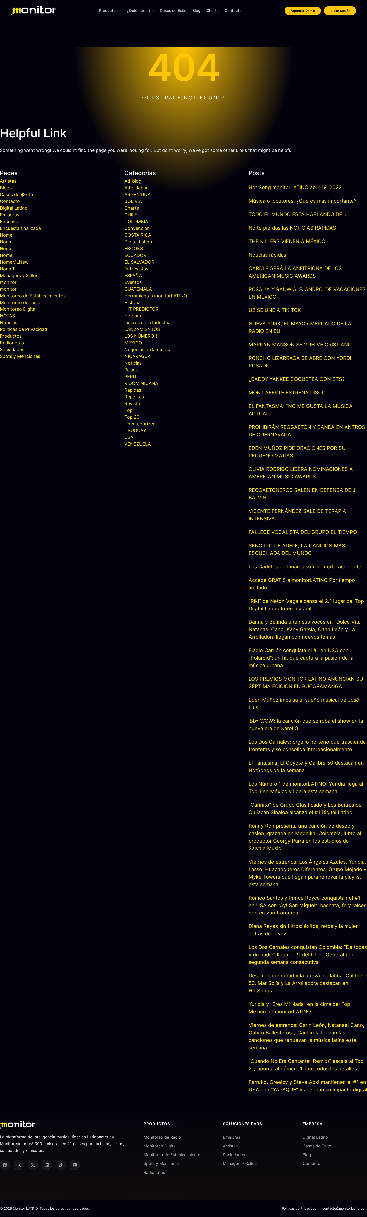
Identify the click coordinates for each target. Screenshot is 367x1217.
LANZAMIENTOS (142, 329)
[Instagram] (19, 1165)
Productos (108, 10)
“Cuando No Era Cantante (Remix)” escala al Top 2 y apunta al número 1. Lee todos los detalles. (306, 1065)
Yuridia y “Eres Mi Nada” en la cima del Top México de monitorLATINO (299, 1008)
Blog (307, 1154)
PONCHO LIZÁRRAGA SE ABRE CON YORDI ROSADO (300, 362)
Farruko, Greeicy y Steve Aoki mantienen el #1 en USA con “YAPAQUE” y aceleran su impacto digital (308, 1086)
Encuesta (9, 221)
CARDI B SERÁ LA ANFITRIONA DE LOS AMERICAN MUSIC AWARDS (295, 272)
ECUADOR (135, 255)
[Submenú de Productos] (120, 11)
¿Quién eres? (139, 10)
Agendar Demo (303, 11)
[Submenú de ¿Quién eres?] (153, 11)
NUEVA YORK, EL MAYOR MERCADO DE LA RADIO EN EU (300, 327)
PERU (130, 376)
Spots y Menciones (20, 356)
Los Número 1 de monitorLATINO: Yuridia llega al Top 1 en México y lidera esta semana (306, 787)
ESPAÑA (133, 275)
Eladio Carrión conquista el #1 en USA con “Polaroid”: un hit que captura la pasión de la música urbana (301, 657)
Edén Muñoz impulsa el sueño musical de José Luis (304, 703)
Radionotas (12, 342)
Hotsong (133, 315)
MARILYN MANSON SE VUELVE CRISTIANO (300, 345)
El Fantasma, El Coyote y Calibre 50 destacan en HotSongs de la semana (306, 766)
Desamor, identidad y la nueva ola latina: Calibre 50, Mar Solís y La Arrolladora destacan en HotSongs (305, 983)
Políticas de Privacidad (299, 1208)
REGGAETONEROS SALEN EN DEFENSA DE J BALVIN (302, 494)
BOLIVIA (133, 201)
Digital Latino (14, 208)
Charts (131, 208)
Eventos (133, 282)
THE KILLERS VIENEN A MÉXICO (287, 241)
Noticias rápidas (267, 255)
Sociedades (12, 349)
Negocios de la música (148, 349)
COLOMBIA (136, 221)
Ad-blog (132, 181)
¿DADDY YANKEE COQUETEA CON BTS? (297, 379)
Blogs (6, 187)
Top (128, 410)
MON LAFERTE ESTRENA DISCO (287, 393)
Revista (132, 403)
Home (6, 235)
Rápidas (132, 390)
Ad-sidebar (136, 187)
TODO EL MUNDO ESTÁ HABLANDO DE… (297, 214)
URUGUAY (135, 430)
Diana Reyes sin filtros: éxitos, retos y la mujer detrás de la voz (303, 930)
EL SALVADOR (139, 262)
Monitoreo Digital (18, 309)
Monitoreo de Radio (162, 1137)
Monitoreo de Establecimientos (33, 295)
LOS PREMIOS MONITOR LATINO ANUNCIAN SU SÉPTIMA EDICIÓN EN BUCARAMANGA (306, 682)
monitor (8, 282)
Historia (132, 302)
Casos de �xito (16, 194)
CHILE (130, 214)
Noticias (8, 322)
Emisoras (9, 214)
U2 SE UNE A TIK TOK (275, 310)
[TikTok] (61, 1165)
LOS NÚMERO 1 (140, 336)
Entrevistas (136, 268)
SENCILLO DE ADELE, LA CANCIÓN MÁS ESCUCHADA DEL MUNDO (297, 549)
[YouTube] (75, 1165)
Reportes (134, 396)
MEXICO (133, 342)
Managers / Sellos (240, 1163)
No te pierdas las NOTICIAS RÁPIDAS (292, 228)
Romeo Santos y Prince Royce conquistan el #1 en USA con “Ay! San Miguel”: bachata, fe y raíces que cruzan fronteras (307, 905)
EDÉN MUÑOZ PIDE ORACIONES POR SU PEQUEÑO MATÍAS (297, 452)
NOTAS (7, 315)
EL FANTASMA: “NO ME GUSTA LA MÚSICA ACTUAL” (301, 410)
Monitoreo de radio (20, 302)
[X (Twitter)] (33, 1165)
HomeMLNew (14, 262)
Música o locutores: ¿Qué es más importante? (302, 201)
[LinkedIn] (47, 1165)
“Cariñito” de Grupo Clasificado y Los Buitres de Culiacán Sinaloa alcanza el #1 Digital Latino (305, 808)
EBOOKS (133, 248)
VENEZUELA (137, 444)
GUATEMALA (138, 289)
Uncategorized (140, 423)
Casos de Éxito (317, 1145)
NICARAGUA (137, 356)
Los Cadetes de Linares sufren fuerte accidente (305, 567)
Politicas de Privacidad (23, 329)
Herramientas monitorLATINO (155, 295)
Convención (137, 228)
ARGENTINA (137, 194)
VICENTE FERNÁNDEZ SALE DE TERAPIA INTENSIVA (297, 515)
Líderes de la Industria (147, 322)
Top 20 (131, 417)
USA (128, 437)
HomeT (7, 268)
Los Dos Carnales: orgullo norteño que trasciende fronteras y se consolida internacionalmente (307, 745)
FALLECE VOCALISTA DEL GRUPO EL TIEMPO (303, 532)
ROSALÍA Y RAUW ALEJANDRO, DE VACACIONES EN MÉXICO (307, 293)
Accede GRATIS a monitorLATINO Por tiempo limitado (302, 584)
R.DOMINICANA (141, 383)
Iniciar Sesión (340, 11)
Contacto (10, 201)
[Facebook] (5, 1165)
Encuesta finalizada (20, 228)
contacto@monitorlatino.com (344, 1208)
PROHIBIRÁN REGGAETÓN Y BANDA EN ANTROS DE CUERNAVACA (307, 431)
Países (131, 369)
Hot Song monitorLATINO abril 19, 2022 (295, 187)
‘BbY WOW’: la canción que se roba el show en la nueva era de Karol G (306, 724)
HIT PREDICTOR (141, 309)
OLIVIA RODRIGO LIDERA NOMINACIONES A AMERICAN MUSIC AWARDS (301, 473)
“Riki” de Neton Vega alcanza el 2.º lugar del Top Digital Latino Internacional (306, 604)
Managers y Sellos (19, 275)
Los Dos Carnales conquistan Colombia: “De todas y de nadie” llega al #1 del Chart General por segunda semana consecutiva (308, 954)
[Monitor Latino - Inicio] (33, 10)
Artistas (8, 181)
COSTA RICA (137, 235)
